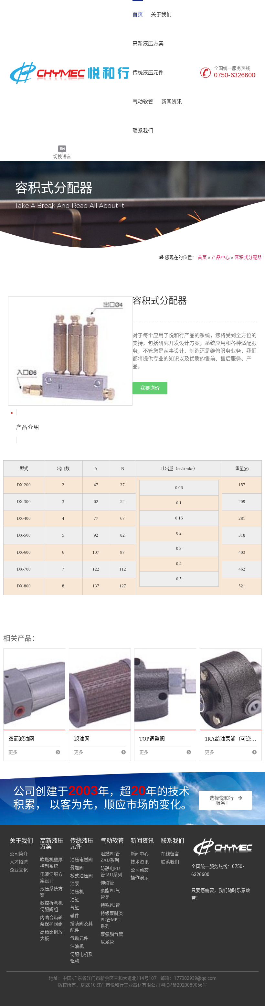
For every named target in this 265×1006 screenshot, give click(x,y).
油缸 (74, 899)
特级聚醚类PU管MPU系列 (112, 920)
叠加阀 (77, 867)
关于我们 (161, 14)
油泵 (74, 883)
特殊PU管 (110, 905)
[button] (149, 388)
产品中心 (221, 257)
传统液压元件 (148, 72)
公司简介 (19, 853)
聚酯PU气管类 (110, 894)
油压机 (77, 891)
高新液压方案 (148, 43)
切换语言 (62, 156)
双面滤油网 (21, 739)
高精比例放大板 (51, 935)
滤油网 (82, 739)
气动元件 (79, 938)
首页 (137, 14)
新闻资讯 (171, 101)
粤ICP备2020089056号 (184, 985)
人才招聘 (19, 862)
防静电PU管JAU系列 (111, 871)
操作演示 (140, 877)
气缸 (74, 907)
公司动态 (140, 870)
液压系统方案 (51, 892)
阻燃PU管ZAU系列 (110, 857)
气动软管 (142, 101)
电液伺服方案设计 (51, 877)
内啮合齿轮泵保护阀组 (51, 920)
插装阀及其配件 (81, 927)
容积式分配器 (248, 257)
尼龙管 (107, 942)
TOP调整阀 (152, 739)
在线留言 (170, 853)
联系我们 (142, 131)
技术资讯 (140, 862)
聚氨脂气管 (112, 934)
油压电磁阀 (81, 859)
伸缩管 (107, 883)
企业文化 (19, 870)
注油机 (77, 946)
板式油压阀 (81, 875)
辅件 (74, 915)
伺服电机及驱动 (81, 957)
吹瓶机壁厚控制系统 (51, 863)
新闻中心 (140, 853)
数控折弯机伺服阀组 (51, 906)
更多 (12, 752)
